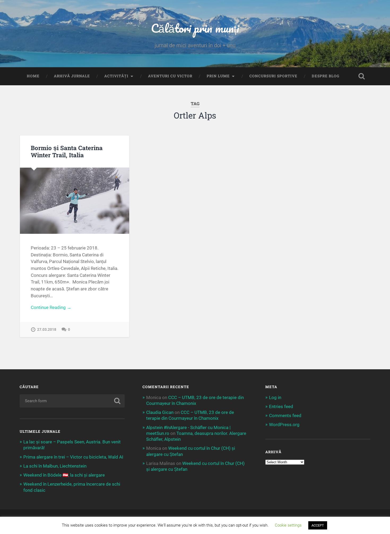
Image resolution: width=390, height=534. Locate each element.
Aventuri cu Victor (170, 76)
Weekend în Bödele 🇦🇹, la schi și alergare (64, 475)
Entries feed (281, 406)
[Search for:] (72, 401)
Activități (116, 76)
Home (33, 76)
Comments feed (285, 415)
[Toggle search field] (362, 76)
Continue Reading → (51, 307)
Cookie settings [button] (288, 525)
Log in (275, 397)
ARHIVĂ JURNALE (72, 76)
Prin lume (218, 76)
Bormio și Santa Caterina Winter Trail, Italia (67, 151)
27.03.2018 (46, 329)
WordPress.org (284, 424)
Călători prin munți (195, 28)
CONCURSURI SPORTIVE (273, 76)
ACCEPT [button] (317, 525)
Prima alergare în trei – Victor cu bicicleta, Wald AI (73, 457)
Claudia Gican (160, 412)
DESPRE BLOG (325, 76)
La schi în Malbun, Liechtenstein (54, 466)
